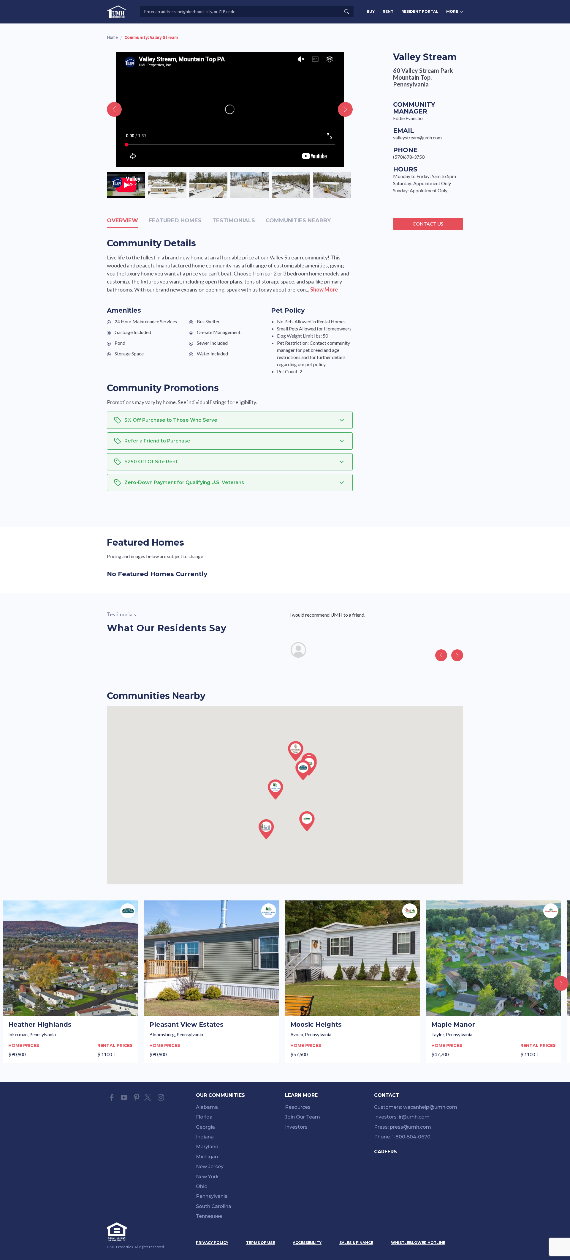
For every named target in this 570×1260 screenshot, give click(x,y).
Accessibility (307, 1242)
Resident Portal (419, 11)
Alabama (207, 1107)
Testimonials (233, 220)
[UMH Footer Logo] (136, 1231)
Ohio (202, 1186)
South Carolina (213, 1206)
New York (207, 1176)
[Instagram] (161, 1097)
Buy (371, 11)
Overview (122, 220)
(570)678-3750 (409, 157)
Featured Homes (175, 220)
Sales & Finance (356, 1242)
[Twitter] (148, 1097)
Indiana (205, 1137)
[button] (303, 770)
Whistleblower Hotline (418, 1242)
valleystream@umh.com (417, 137)
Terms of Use (260, 1242)
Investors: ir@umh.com (402, 1117)
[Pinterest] (136, 1097)
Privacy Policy (212, 1242)
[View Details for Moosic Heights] (352, 981)
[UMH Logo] (117, 11)
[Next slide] (345, 109)
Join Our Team (302, 1117)
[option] (126, 185)
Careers (385, 1152)
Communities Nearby (298, 220)
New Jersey (210, 1166)
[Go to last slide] (114, 109)
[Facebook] (111, 1097)
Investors (296, 1127)
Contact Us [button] (428, 223)
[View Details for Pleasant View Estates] (211, 981)
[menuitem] (240, 1108)
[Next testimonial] (457, 655)
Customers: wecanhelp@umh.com (415, 1107)
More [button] (452, 11)
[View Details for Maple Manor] (493, 981)
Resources (298, 1107)
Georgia (205, 1127)
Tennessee (209, 1216)
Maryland (207, 1146)
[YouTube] (124, 1097)
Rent (388, 11)
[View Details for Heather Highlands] (70, 981)
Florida (204, 1117)
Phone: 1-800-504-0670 (402, 1137)
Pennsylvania (212, 1196)
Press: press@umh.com (402, 1127)
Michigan (207, 1157)
